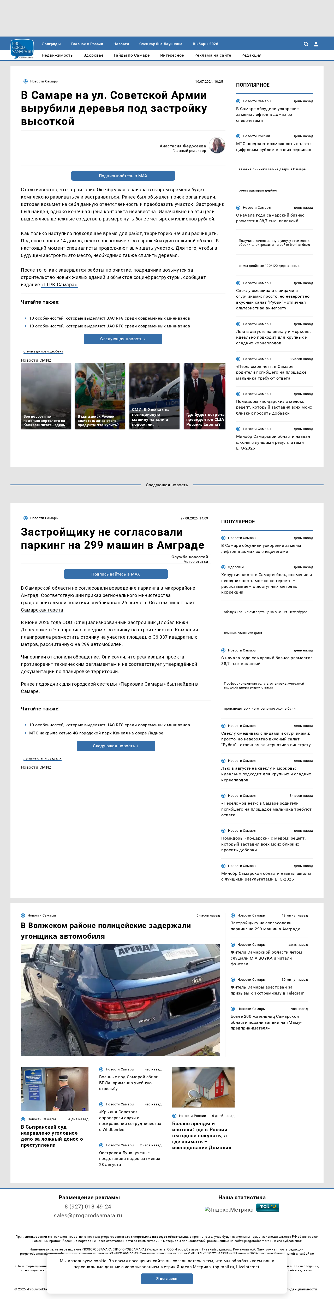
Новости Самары (44, 81)
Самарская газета (42, 610)
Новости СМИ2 (36, 360)
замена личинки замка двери (264, 169)
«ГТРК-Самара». (59, 284)
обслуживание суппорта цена (249, 612)
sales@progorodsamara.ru (88, 1215)
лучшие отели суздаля (42, 758)
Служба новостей (189, 556)
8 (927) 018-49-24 (88, 1207)
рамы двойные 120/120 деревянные (269, 266)
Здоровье (236, 567)
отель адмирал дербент (43, 351)
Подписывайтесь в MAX (123, 175)
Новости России (256, 136)
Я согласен (167, 1278)
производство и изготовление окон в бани (260, 708)
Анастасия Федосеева (183, 145)
